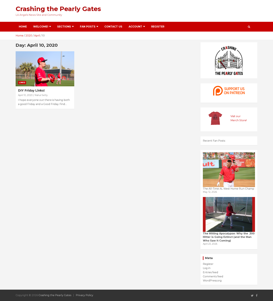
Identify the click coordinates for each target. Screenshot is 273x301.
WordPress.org (212, 280)
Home (23, 26)
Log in (206, 268)
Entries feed (210, 272)
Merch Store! (239, 120)
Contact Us (113, 26)
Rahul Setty (41, 95)
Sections (64, 26)
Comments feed (213, 276)
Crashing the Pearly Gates (58, 9)
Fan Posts (87, 26)
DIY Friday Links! (31, 90)
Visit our (236, 116)
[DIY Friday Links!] (44, 68)
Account (135, 26)
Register (157, 26)
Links (22, 82)
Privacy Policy (84, 295)
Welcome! (40, 26)
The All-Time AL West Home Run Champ (228, 188)
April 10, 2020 (25, 95)
